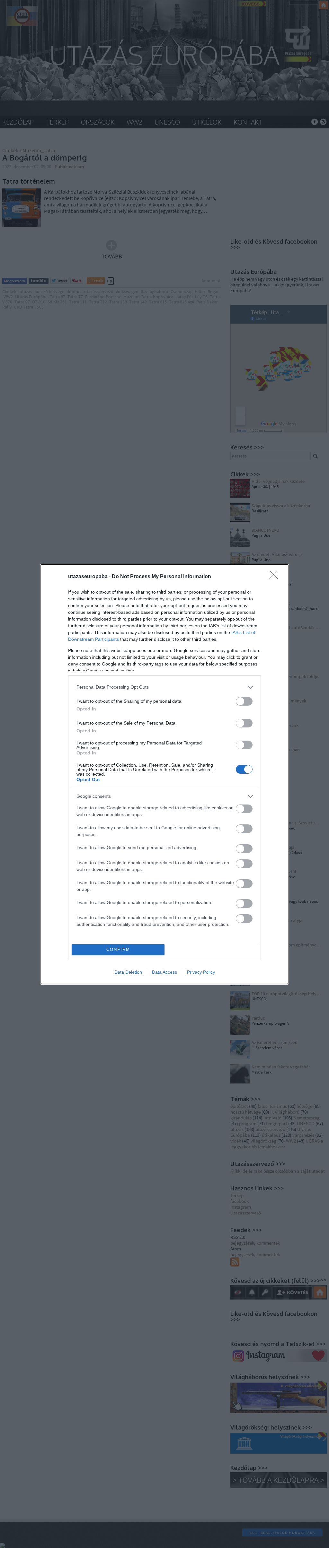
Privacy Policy (201, 972)
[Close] (276, 577)
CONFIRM (118, 949)
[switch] (244, 701)
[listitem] (164, 687)
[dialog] (164, 774)
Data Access (164, 972)
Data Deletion (128, 972)
